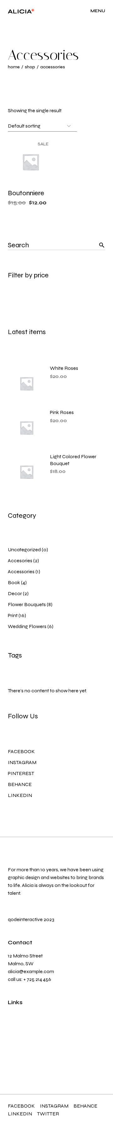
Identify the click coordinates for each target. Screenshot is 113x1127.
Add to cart (33, 182)
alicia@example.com (31, 971)
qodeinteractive (25, 919)
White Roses (64, 368)
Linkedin (20, 795)
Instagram (22, 762)
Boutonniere (26, 193)
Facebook (21, 751)
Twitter (48, 1114)
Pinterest (21, 773)
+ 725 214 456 (37, 979)
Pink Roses (62, 412)
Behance (20, 784)
